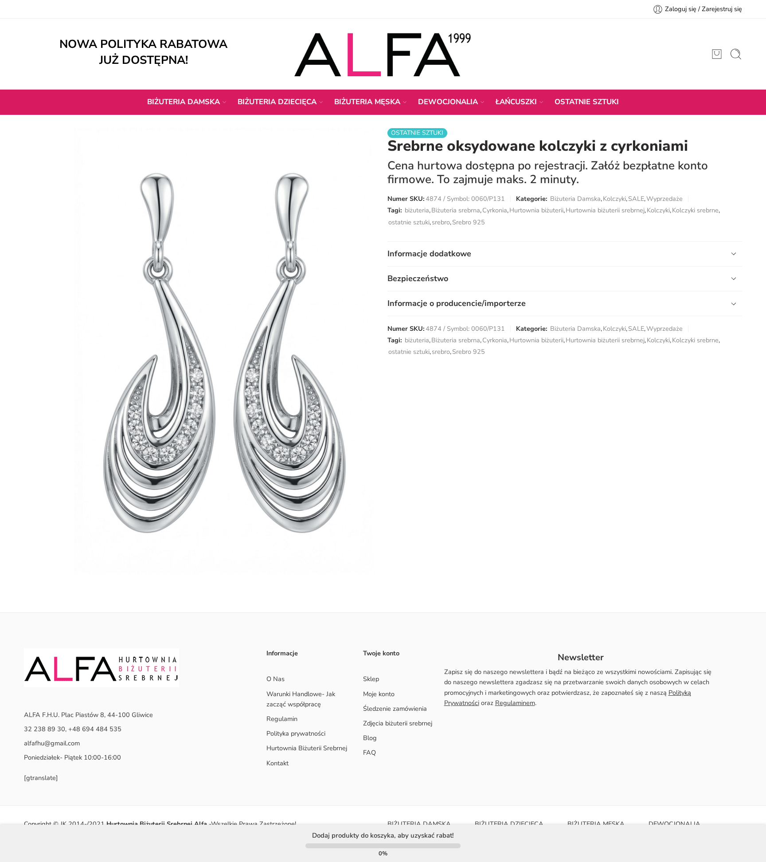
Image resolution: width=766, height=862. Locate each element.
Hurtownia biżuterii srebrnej (605, 210)
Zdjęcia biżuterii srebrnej (397, 723)
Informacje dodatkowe (429, 253)
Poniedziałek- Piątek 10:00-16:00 (72, 757)
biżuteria (417, 210)
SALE (636, 198)
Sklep (371, 678)
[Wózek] (717, 54)
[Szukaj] (736, 54)
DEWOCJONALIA (448, 102)
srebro (441, 222)
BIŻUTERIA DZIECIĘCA (277, 102)
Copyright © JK (46, 823)
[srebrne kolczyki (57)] (224, 351)
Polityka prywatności (295, 733)
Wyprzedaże (664, 198)
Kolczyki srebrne (695, 210)
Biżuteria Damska (575, 198)
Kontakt (277, 763)
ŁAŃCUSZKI (516, 102)
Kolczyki (614, 198)
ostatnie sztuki (409, 222)
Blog (370, 737)
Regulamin (281, 718)
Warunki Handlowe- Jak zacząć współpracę (300, 699)
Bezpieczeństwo (417, 278)
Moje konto (379, 694)
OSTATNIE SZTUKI (587, 102)
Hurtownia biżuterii (536, 210)
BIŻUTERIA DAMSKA (183, 102)
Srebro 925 (468, 222)
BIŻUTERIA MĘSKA (367, 102)
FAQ (369, 752)
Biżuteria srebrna (455, 210)
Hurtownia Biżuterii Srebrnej (306, 748)
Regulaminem (515, 702)
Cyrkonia (494, 210)
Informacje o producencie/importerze (456, 303)
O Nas (275, 678)
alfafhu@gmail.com (52, 743)
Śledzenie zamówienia (395, 708)
